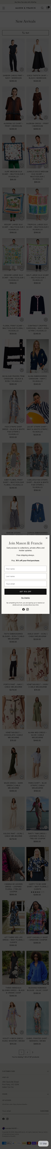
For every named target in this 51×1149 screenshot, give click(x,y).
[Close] (47, 538)
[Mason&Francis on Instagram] (27, 610)
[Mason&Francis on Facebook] (23, 610)
